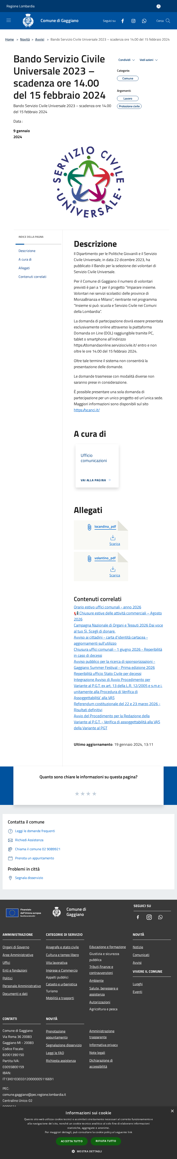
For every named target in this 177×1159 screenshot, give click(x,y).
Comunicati (141, 954)
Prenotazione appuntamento (57, 1034)
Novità (25, 39)
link (130, 1132)
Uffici (6, 962)
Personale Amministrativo (22, 985)
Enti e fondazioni (15, 970)
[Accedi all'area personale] (158, 6)
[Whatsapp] (142, 21)
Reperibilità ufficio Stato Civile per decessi (107, 673)
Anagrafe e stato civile (62, 947)
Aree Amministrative (18, 954)
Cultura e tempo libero (62, 954)
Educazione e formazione (107, 946)
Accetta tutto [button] (72, 1141)
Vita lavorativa (56, 962)
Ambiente (96, 980)
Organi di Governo (16, 947)
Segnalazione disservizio (64, 1045)
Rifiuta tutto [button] (106, 1141)
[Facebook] (121, 21)
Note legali (97, 1052)
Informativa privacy (103, 1044)
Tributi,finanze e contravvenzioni (101, 969)
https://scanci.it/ (87, 410)
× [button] (172, 1111)
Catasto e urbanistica (61, 984)
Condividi (125, 59)
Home (9, 39)
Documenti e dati (15, 993)
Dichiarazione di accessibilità (101, 1063)
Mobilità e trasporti (60, 998)
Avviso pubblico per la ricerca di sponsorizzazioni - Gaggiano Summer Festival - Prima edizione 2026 (114, 664)
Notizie (138, 947)
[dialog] (88, 1133)
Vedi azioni (147, 59)
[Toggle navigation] (8, 20)
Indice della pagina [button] (31, 237)
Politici (8, 978)
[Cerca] (168, 20)
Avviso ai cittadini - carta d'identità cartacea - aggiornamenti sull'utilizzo (111, 640)
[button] (88, 1151)
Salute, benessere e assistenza (103, 991)
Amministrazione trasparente (101, 1034)
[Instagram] (131, 21)
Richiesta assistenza (61, 1060)
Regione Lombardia (20, 6)
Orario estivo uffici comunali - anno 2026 (107, 607)
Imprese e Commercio (61, 970)
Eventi (137, 991)
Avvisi (39, 39)
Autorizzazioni (99, 1002)
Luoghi (138, 983)
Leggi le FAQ (55, 1052)
